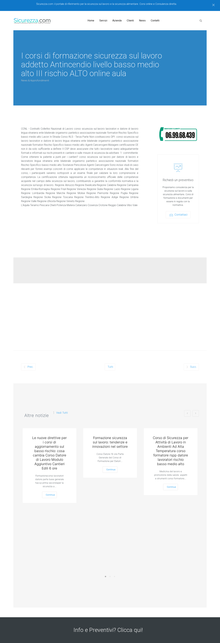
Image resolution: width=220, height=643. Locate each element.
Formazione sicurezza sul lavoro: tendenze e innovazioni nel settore (110, 442)
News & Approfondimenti (35, 80)
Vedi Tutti (62, 412)
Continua (50, 494)
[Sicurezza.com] (32, 20)
